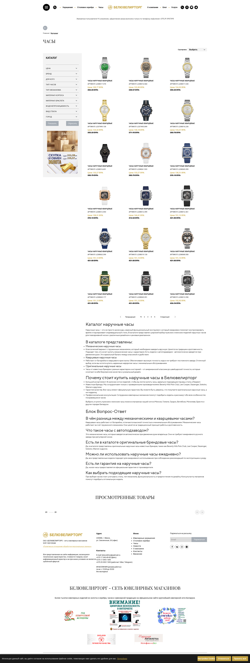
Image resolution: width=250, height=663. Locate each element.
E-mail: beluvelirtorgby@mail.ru (108, 555)
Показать (52, 123)
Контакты (137, 551)
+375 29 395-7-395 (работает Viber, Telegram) (114, 562)
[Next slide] (202, 512)
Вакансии (137, 554)
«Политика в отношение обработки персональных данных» (67, 546)
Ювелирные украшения (144, 538)
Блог (165, 7)
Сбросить (72, 123)
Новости (137, 546)
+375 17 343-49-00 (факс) (106, 557)
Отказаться (223, 659)
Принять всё (240, 659)
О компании (152, 7)
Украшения (67, 7)
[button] (46, 7)
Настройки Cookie (206, 659)
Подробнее (122, 659)
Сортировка (182, 50)
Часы (100, 7)
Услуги (174, 7)
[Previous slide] (197, 512)
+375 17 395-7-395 (103, 560)
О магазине (138, 548)
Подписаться (199, 539)
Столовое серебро (85, 7)
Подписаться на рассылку (181, 533)
